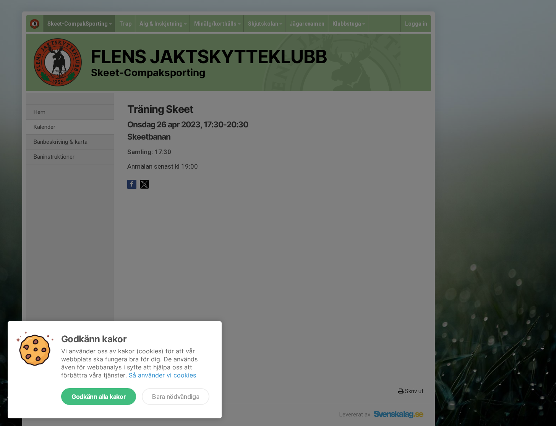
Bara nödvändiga (175, 396)
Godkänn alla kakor (98, 396)
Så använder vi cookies (162, 375)
